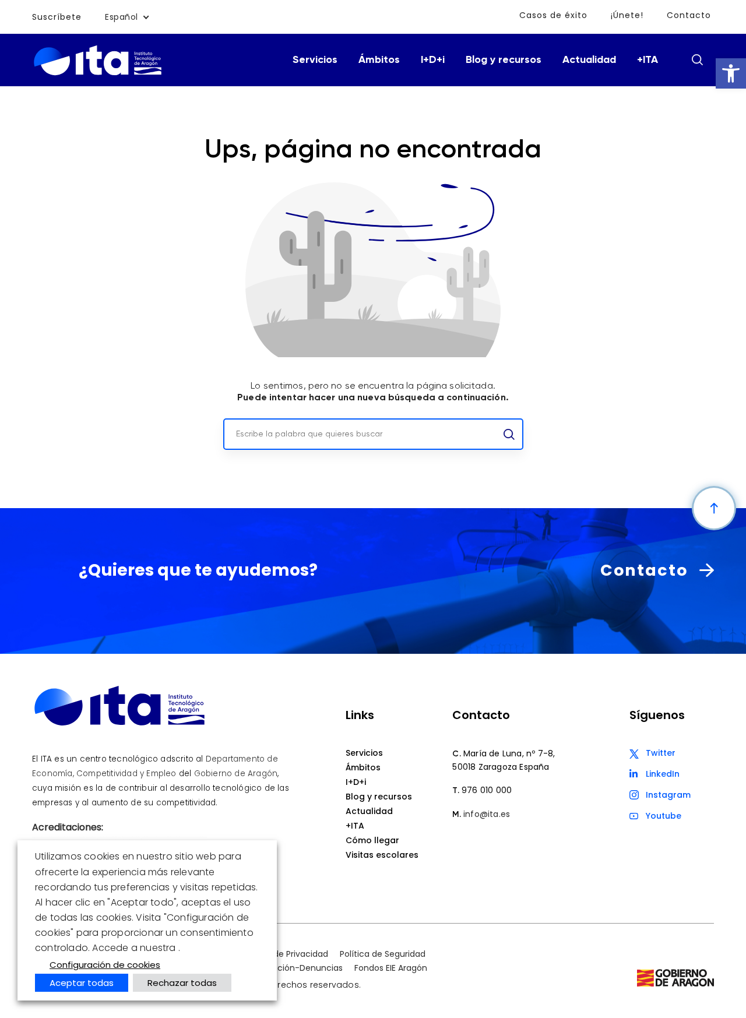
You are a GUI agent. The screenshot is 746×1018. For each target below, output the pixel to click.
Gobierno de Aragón (236, 773)
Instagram (668, 795)
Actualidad (589, 60)
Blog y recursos (503, 60)
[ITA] (97, 74)
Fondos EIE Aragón (390, 968)
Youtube (663, 816)
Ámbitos (379, 60)
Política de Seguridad (382, 954)
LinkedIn (663, 774)
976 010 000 (487, 790)
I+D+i (433, 60)
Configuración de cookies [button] (105, 965)
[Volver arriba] (714, 508)
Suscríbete (57, 17)
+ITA (647, 60)
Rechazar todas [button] (182, 983)
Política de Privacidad (284, 954)
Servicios (315, 60)
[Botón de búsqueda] (697, 59)
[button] (731, 73)
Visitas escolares (382, 855)
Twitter (660, 753)
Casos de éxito (553, 15)
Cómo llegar (372, 840)
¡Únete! (627, 15)
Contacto (689, 15)
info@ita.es (486, 814)
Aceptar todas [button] (82, 983)
